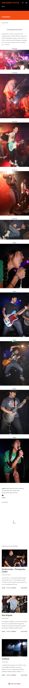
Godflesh (5, 659)
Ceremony (21, 488)
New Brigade (7, 615)
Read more (24, 587)
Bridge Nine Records (12, 488)
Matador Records (7, 492)
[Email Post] (3, 495)
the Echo (15, 492)
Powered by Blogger (15, 683)
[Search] (23, 3)
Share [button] (3, 497)
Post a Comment (11, 587)
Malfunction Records (13, 490)
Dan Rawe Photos (10, 3)
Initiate (4, 490)
